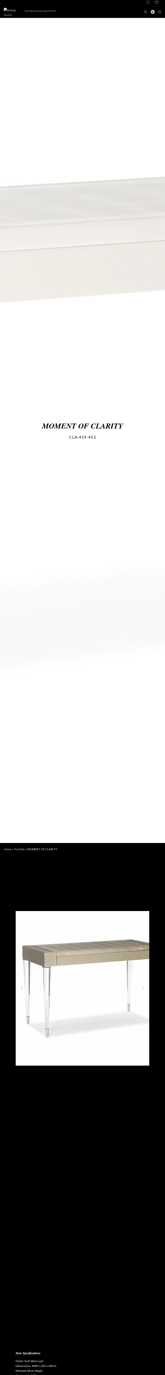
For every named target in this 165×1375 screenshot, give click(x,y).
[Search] (148, 2)
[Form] (156, 2)
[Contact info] (151, 12)
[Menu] (158, 12)
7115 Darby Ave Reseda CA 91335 (40, 11)
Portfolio (19, 849)
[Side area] (144, 12)
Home (7, 849)
